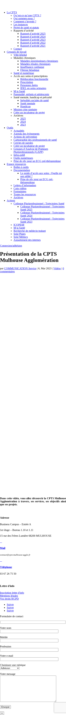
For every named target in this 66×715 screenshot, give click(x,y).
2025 (23, 118)
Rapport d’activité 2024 (33, 36)
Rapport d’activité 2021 (33, 45)
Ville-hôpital (20, 54)
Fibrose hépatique (29, 70)
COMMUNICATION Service (20, 268)
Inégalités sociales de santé (34, 100)
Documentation (22, 170)
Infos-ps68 (19, 155)
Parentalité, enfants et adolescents (31, 94)
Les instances (21, 24)
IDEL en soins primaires (33, 88)
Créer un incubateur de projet (29, 112)
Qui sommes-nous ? (24, 18)
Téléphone (6, 567)
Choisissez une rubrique (13, 665)
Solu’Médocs (21, 236)
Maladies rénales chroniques (35, 64)
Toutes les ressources (25, 194)
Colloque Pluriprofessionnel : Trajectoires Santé (39, 203)
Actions (11, 200)
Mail (2, 548)
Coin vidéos (20, 188)
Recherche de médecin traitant (30, 230)
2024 (23, 121)
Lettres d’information (25, 185)
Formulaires (20, 191)
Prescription (26, 82)
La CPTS (12, 12)
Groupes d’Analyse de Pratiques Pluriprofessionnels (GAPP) (31, 150)
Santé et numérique (24, 73)
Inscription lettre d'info (12, 592)
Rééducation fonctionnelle (34, 79)
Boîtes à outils (21, 167)
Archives (18, 197)
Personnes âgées (29, 85)
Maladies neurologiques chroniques (39, 60)
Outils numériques (23, 158)
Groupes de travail (16, 51)
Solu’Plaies (20, 233)
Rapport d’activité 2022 (33, 42)
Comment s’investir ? (25, 21)
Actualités (19, 130)
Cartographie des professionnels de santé (35, 139)
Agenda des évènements (26, 133)
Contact (18, 48)
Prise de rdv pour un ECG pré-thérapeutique (37, 161)
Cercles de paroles (23, 142)
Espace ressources (16, 164)
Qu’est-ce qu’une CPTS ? (27, 15)
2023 (23, 124)
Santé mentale (27, 103)
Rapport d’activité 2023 (33, 39)
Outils (10, 127)
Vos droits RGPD (9, 598)
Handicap (25, 106)
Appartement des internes (27, 240)
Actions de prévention (25, 136)
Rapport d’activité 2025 (33, 33)
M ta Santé (19, 91)
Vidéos (57, 268)
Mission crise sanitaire (25, 109)
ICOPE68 (19, 224)
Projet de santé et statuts (26, 27)
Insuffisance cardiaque (32, 67)
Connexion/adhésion (11, 245)
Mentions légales (9, 595)
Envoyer (5, 707)
